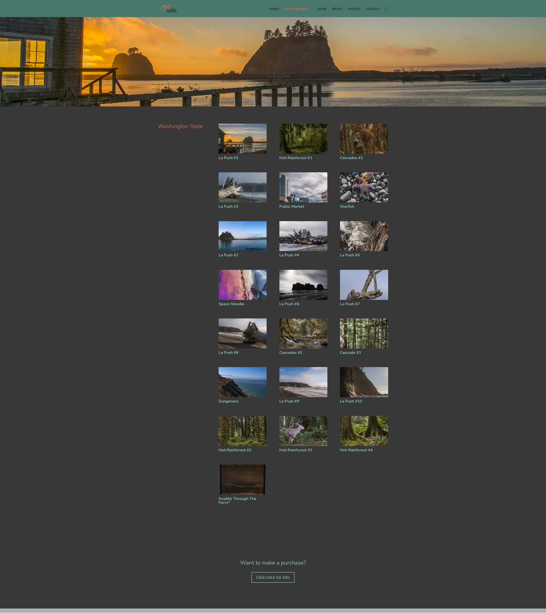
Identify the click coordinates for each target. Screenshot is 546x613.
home (274, 9)
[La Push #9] (303, 396)
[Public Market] (303, 201)
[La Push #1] (243, 152)
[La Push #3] (243, 250)
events (354, 9)
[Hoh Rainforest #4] (364, 445)
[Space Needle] (243, 299)
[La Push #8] (243, 347)
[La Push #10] (364, 396)
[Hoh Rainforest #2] (243, 445)
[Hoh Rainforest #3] (303, 445)
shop (322, 9)
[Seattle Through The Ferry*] (243, 493)
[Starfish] (364, 201)
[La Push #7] (364, 299)
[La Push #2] (243, 201)
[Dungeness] (243, 396)
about (337, 9)
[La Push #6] (303, 299)
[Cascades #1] (364, 152)
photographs (296, 9)
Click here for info (273, 577)
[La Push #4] (303, 250)
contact (373, 9)
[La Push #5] (364, 250)
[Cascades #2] (303, 347)
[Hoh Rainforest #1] (303, 152)
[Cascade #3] (364, 347)
